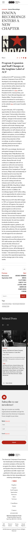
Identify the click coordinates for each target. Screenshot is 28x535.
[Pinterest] (21, 57)
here (12, 104)
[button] (3, 2)
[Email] (25, 57)
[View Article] (14, 357)
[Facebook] (17, 57)
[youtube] (15, 481)
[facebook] (12, 481)
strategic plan (5, 306)
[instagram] (14, 481)
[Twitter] (19, 57)
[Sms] (23, 57)
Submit (14, 442)
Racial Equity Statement (19, 304)
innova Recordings (7, 304)
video (16, 90)
